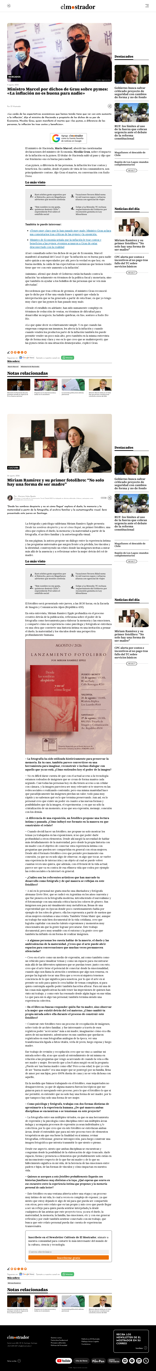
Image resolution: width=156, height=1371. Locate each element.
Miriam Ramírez (14, 1283)
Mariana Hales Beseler (27, 496)
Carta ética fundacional (59, 1340)
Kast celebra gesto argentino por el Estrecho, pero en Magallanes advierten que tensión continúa (50, 197)
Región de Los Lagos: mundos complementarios (131, 163)
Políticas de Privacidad (59, 1345)
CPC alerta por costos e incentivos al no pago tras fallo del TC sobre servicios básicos (131, 261)
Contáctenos (86, 1344)
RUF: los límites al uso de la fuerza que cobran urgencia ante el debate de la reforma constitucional (131, 132)
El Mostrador (16, 106)
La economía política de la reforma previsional (73, 393)
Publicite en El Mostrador (91, 1339)
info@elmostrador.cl (24, 1346)
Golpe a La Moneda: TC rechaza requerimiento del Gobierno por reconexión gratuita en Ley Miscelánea (91, 211)
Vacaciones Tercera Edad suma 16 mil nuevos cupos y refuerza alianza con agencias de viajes (90, 197)
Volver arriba (11, 1361)
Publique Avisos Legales (90, 1341)
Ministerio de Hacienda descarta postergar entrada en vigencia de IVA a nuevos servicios (17, 394)
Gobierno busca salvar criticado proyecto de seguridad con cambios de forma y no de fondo (131, 92)
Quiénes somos (56, 1337)
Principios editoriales (58, 1342)
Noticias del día (127, 209)
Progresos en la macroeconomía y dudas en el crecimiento (45, 393)
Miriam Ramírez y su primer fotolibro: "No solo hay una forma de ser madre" (130, 244)
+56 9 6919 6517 (12, 1346)
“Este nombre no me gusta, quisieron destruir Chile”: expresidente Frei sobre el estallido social (48, 211)
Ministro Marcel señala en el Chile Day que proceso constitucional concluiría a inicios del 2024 (100, 394)
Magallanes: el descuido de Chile (130, 154)
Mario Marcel (13, 367)
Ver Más (131, 170)
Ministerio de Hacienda (30, 367)
